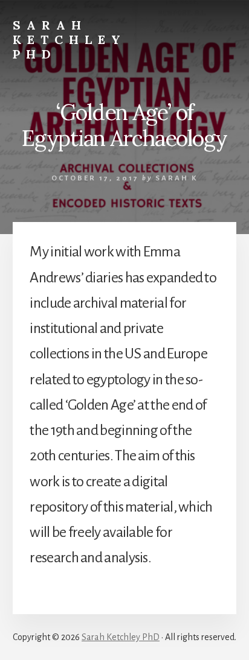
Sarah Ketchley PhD (69, 39)
